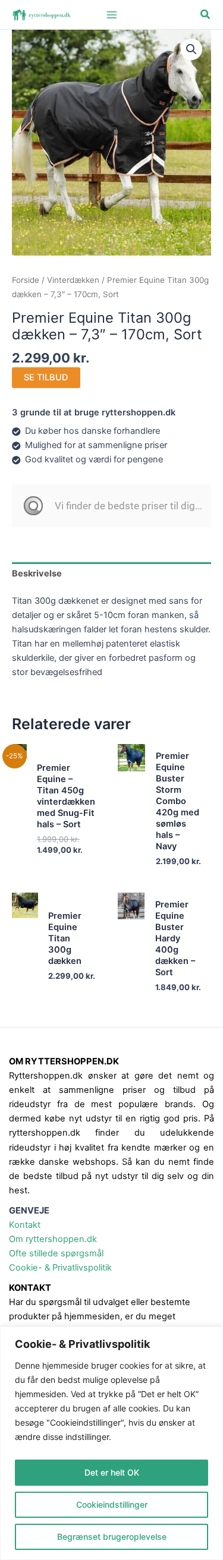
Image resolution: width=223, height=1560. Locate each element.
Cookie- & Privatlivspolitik (60, 1267)
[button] (205, 14)
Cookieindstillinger (111, 1504)
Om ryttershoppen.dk (53, 1239)
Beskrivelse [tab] (37, 573)
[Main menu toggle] (111, 14)
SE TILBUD (46, 377)
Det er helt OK (111, 1472)
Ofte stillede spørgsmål (56, 1253)
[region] (111, 1443)
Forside (25, 280)
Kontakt (24, 1224)
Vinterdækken (73, 280)
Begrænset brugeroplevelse (112, 1536)
